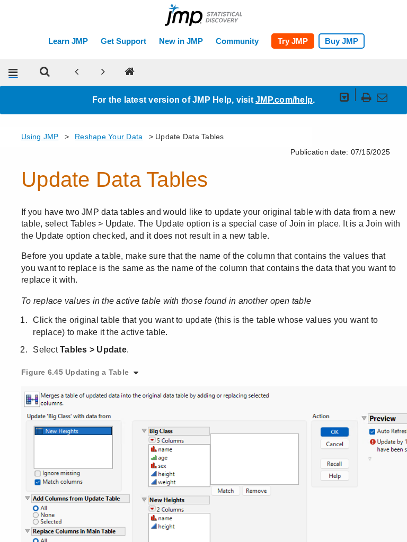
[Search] (45, 72)
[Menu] (13, 72)
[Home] (130, 72)
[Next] (103, 72)
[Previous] (77, 72)
